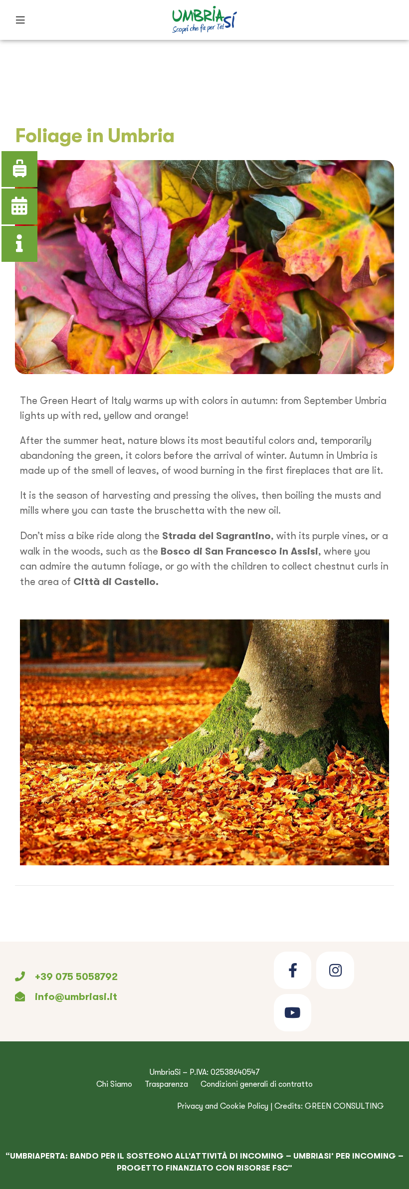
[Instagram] (335, 970)
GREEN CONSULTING (344, 1106)
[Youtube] (292, 1012)
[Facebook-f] (292, 970)
